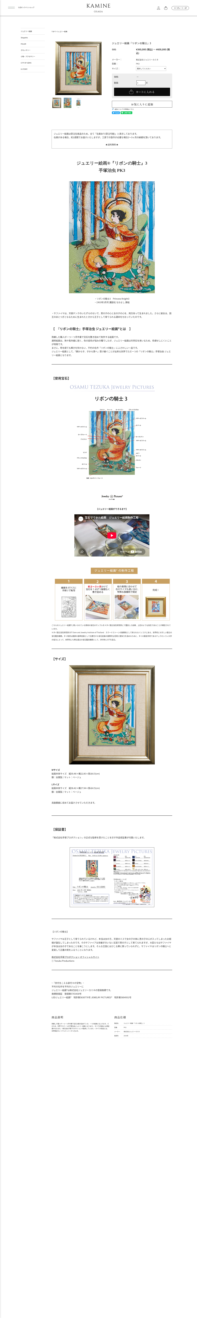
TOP (53, 31)
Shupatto (24, 37)
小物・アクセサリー (28, 56)
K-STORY (24, 69)
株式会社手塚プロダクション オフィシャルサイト (75, 957)
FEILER (23, 44)
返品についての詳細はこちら (124, 109)
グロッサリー (25, 50)
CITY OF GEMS (26, 63)
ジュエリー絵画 (62, 31)
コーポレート (179, 8)
